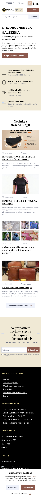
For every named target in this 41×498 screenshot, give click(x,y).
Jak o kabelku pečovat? (14, 409)
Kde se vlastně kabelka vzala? (17, 423)
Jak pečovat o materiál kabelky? (17, 287)
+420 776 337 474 (8, 3)
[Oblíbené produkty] (17, 10)
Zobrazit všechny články (19, 306)
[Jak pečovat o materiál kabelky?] (20, 271)
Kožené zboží (27, 284)
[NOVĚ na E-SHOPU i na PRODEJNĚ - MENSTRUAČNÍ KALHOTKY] (20, 140)
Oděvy (25, 153)
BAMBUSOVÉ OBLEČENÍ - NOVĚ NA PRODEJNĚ (19, 202)
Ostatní (25, 244)
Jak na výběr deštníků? (14, 416)
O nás (6, 379)
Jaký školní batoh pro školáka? (18, 419)
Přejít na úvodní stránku (14, 56)
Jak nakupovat (10, 382)
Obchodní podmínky (13, 386)
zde (30, 494)
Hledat (34, 16)
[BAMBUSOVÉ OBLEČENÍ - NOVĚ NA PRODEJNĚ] (20, 184)
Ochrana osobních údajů (15, 393)
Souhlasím (28, 488)
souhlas (32, 477)
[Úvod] (8, 10)
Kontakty (7, 389)
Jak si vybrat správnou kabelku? (18, 413)
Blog (5, 396)
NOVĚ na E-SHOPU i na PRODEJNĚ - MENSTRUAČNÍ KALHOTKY (19, 158)
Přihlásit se (33, 350)
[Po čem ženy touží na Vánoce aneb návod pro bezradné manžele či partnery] (20, 230)
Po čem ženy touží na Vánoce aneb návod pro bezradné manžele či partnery (18, 250)
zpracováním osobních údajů (19, 354)
